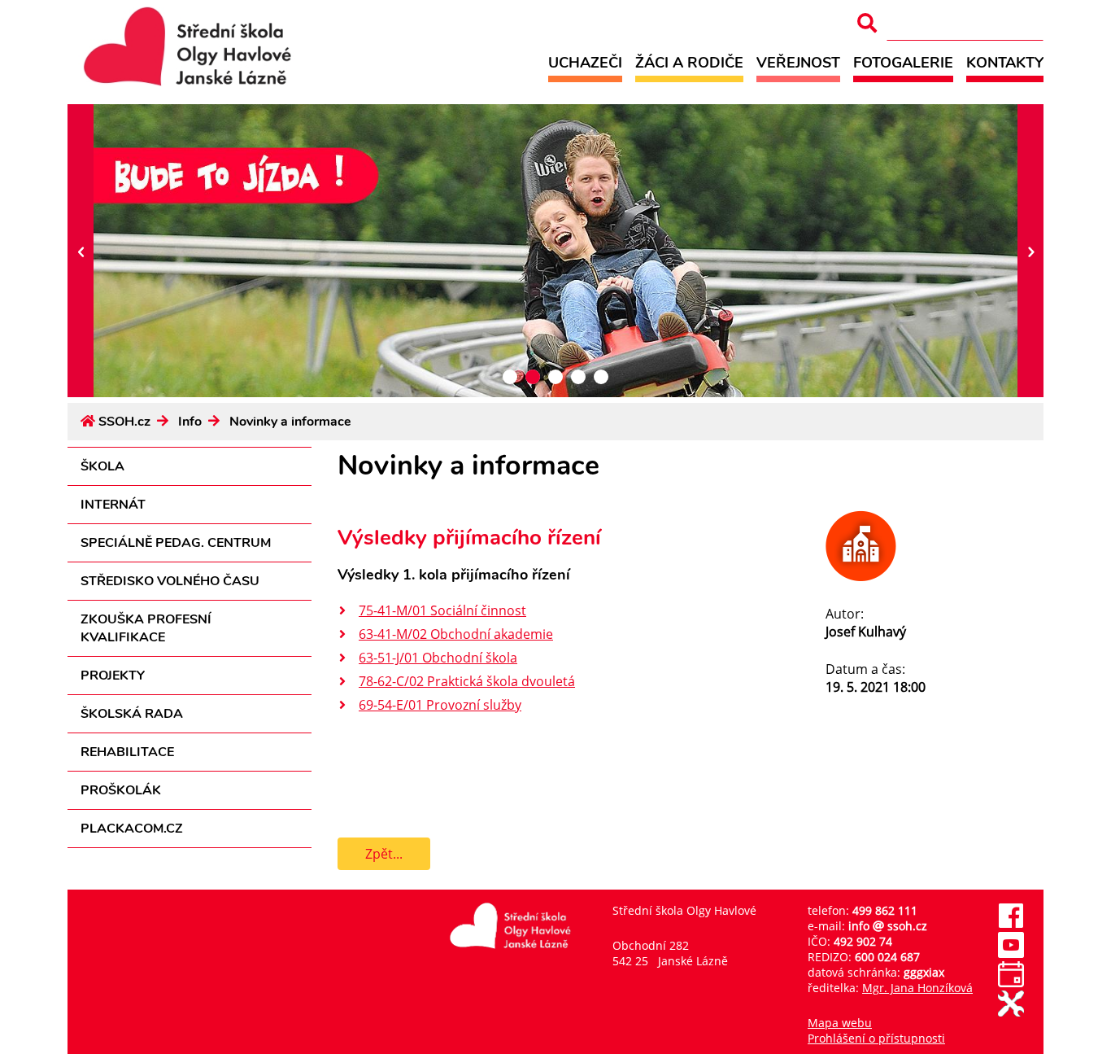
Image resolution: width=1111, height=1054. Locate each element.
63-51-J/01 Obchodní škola (438, 658)
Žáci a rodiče (689, 62)
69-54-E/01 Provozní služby (440, 705)
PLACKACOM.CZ (132, 829)
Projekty (113, 675)
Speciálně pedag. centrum (176, 543)
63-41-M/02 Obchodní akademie (456, 634)
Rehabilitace (127, 752)
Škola (102, 466)
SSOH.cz (124, 422)
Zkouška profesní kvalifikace (146, 628)
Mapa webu (840, 1022)
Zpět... (384, 854)
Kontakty (1004, 62)
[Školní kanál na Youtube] (1011, 953)
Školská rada (132, 714)
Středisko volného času (170, 581)
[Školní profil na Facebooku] (1011, 924)
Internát (113, 505)
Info (190, 422)
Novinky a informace (290, 422)
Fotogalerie (903, 62)
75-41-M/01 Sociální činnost (442, 610)
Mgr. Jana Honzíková (917, 987)
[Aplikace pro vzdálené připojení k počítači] (1011, 1012)
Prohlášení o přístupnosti (876, 1038)
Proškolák (121, 790)
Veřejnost (798, 62)
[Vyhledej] (867, 23)
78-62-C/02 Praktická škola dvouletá (467, 681)
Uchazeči (585, 62)
